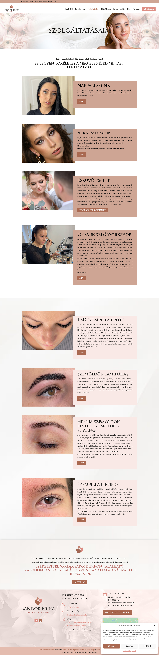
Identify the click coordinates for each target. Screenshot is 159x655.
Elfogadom (111, 646)
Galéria (115, 9)
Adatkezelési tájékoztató (129, 651)
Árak (81, 101)
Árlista (122, 9)
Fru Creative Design (88, 650)
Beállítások (147, 646)
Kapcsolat (136, 9)
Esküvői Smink (106, 9)
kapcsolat (79, 582)
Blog (128, 9)
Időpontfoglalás (149, 9)
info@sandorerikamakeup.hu (77, 615)
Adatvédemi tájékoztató (46, 650)
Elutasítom (129, 646)
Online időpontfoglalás (117, 612)
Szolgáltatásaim (93, 9)
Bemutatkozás (80, 9)
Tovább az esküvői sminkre (92, 210)
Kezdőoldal (69, 9)
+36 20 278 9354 (73, 607)
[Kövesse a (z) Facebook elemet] (36, 620)
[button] (155, 626)
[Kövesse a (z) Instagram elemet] (40, 620)
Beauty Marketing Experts (72, 650)
